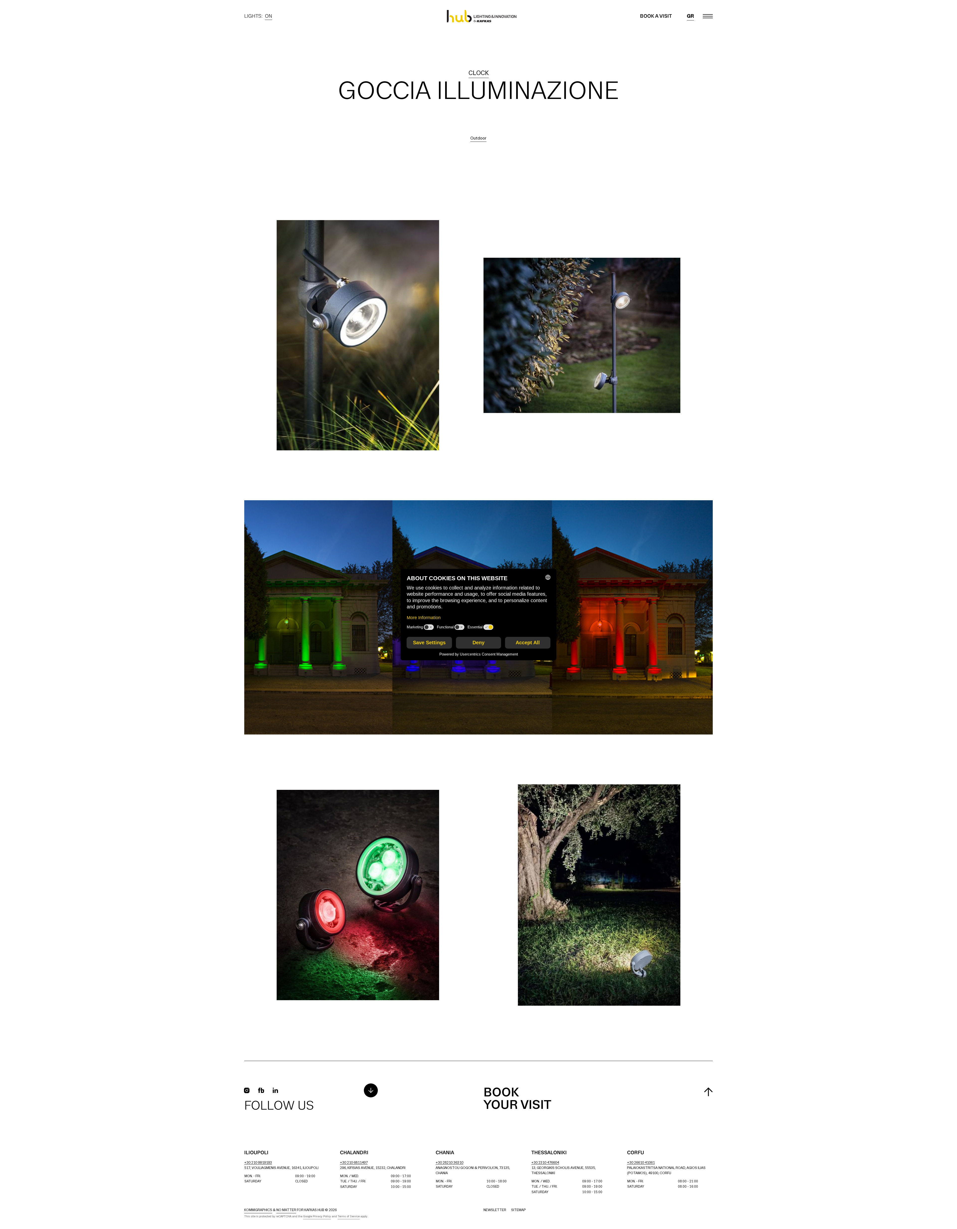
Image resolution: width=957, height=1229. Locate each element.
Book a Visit (656, 16)
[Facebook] (261, 1090)
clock (479, 73)
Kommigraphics (258, 1210)
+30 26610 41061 (641, 1162)
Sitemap (518, 1210)
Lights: (258, 17)
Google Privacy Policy (317, 1216)
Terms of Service (349, 1216)
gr (690, 16)
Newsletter (494, 1210)
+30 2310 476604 (545, 1162)
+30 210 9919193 (258, 1162)
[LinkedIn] (275, 1090)
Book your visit (517, 1099)
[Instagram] (247, 1090)
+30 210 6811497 (354, 1162)
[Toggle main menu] (708, 16)
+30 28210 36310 (449, 1162)
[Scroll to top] (708, 1091)
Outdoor (478, 138)
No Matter (286, 1210)
